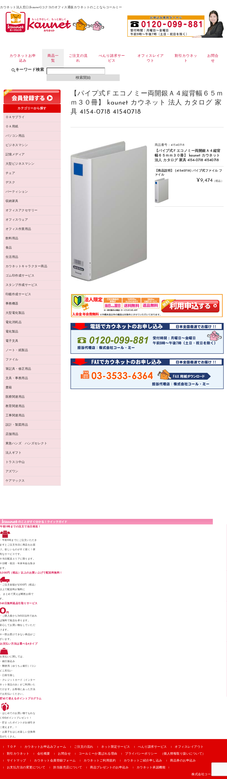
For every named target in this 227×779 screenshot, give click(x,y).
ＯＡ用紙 (12, 126)
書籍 (9, 387)
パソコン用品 (15, 136)
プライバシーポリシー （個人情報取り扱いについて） (165, 753)
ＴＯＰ (12, 747)
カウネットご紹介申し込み (143, 760)
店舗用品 (12, 434)
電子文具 (12, 341)
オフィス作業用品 (18, 229)
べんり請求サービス (112, 58)
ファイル (12, 359)
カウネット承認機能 (151, 767)
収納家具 (12, 201)
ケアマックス (15, 480)
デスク (10, 182)
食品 (9, 247)
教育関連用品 (15, 406)
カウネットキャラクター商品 (26, 266)
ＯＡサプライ (15, 117)
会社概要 (43, 753)
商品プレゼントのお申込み (109, 767)
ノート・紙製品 (17, 350)
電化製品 (12, 331)
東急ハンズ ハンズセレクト (26, 443)
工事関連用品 (15, 415)
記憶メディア (15, 154)
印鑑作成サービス (18, 294)
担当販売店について (67, 767)
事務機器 (12, 303)
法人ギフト (14, 453)
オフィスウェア (17, 219)
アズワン (12, 471)
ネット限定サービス (115, 747)
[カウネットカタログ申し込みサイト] (54, 30)
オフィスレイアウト (150, 58)
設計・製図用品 (17, 425)
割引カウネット (186, 58)
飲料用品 (12, 238)
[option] (108, 211)
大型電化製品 (15, 313)
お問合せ (213, 58)
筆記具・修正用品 (18, 369)
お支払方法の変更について (26, 767)
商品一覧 (53, 58)
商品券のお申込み (183, 760)
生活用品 (12, 257)
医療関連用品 (15, 397)
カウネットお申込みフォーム (45, 747)
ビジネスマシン (17, 145)
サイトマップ (16, 760)
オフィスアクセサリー (22, 210)
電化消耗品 (14, 322)
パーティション (17, 192)
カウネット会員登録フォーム (55, 760)
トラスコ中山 (15, 462)
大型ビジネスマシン (20, 164)
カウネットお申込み (23, 58)
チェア (10, 173)
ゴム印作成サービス (20, 275)
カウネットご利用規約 (100, 760)
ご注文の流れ (78, 58)
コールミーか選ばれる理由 (98, 753)
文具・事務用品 (17, 378)
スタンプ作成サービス (22, 285)
